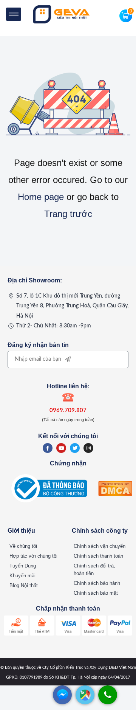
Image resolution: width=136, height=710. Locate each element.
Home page (41, 197)
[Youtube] (61, 448)
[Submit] (68, 359)
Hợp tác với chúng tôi (33, 556)
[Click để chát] (62, 702)
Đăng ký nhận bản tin (38, 345)
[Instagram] (88, 448)
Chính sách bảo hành (97, 583)
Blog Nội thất (23, 585)
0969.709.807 (68, 410)
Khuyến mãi (22, 575)
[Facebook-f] (48, 448)
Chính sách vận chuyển (99, 546)
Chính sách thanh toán (98, 556)
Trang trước (68, 214)
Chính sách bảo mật (96, 593)
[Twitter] (75, 448)
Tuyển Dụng (22, 566)
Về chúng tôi (23, 546)
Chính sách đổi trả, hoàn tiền (94, 569)
